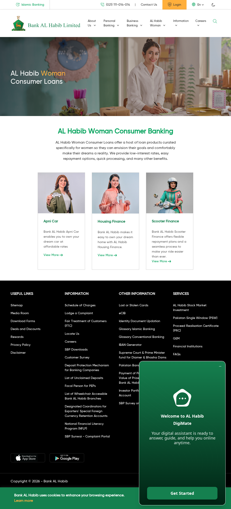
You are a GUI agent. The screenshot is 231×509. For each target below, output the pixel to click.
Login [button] (176, 4)
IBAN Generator (130, 344)
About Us (92, 23)
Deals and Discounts (25, 329)
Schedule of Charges (80, 305)
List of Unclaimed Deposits (84, 378)
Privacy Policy (20, 344)
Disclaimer (18, 352)
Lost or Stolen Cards (133, 305)
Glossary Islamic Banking (137, 329)
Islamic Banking (32, 4)
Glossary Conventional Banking (141, 337)
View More (51, 255)
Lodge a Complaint (79, 313)
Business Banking (132, 23)
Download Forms (23, 321)
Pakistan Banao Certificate (138, 365)
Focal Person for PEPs (80, 386)
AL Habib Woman (156, 23)
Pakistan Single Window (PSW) (195, 318)
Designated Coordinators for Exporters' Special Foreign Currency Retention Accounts (86, 411)
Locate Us (72, 333)
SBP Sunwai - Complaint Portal (87, 436)
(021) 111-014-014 (117, 4)
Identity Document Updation (139, 321)
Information (181, 21)
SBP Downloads (76, 349)
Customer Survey (77, 357)
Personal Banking (109, 23)
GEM (176, 338)
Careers (200, 21)
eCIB (122, 313)
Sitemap (17, 305)
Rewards (17, 337)
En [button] (198, 4)
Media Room (20, 313)
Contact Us (149, 4)
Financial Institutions (187, 346)
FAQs (176, 354)
